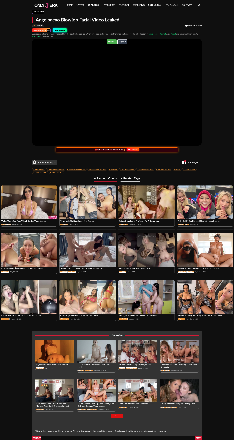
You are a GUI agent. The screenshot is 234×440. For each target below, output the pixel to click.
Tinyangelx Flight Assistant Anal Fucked (77, 221)
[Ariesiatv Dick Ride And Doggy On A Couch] (146, 250)
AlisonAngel (64, 319)
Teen (167, 370)
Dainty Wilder (165, 407)
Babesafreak (123, 224)
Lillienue (80, 370)
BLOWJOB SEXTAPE (163, 169)
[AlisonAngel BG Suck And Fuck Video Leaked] (87, 297)
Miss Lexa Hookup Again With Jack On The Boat (199, 268)
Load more (116, 416)
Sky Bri (174, 407)
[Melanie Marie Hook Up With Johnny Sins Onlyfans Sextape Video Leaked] (96, 390)
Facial (173, 34)
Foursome (64, 271)
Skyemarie (40, 368)
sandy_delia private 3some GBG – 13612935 (138, 315)
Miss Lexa (190, 271)
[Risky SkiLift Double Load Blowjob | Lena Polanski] (205, 202)
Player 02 (122, 42)
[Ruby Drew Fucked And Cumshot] (137, 390)
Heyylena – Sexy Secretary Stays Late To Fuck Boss (200, 315)
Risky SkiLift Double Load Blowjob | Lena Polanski (199, 221)
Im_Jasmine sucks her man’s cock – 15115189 (21, 315)
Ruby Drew (123, 407)
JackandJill (182, 271)
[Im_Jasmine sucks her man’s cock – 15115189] (29, 297)
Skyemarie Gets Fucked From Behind (52, 365)
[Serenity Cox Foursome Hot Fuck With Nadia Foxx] (87, 250)
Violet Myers (6, 224)
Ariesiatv (122, 271)
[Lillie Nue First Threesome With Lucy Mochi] (96, 351)
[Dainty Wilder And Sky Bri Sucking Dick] (179, 390)
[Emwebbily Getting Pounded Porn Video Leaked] (29, 250)
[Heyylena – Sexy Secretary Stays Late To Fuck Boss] (205, 297)
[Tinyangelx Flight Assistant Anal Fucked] (87, 202)
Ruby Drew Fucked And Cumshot (133, 404)
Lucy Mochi (88, 370)
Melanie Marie (91, 409)
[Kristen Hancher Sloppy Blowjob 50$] (137, 351)
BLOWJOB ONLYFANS (145, 169)
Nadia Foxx (72, 271)
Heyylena (181, 319)
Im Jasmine (5, 319)
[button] (199, 5)
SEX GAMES (59, 30)
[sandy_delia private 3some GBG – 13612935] (146, 297)
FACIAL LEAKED (189, 169)
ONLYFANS (38, 26)
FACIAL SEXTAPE (56, 173)
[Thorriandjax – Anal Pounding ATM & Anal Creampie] (179, 351)
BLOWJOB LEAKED (127, 169)
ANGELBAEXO (39, 169)
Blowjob (163, 34)
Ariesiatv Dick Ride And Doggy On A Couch (137, 268)
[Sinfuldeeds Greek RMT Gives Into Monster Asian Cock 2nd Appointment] (54, 390)
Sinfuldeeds (40, 409)
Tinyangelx (64, 224)
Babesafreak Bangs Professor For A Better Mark (139, 221)
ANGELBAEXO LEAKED (56, 169)
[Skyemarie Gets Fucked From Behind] (54, 351)
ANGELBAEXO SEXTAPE (97, 169)
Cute (186, 224)
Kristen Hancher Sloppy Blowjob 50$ (135, 365)
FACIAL (177, 169)
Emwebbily (5, 271)
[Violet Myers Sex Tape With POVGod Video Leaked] (29, 202)
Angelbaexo (154, 34)
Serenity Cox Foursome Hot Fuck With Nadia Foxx (82, 268)
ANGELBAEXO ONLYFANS (76, 169)
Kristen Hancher (131, 368)
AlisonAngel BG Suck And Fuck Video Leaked (79, 315)
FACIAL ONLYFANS (40, 173)
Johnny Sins (81, 409)
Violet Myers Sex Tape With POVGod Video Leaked (23, 221)
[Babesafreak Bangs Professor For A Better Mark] (146, 202)
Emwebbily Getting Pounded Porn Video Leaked (22, 268)
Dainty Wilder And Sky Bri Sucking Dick (178, 404)
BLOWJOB (113, 169)
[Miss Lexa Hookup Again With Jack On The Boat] (205, 250)
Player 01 (111, 42)
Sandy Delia (123, 319)
